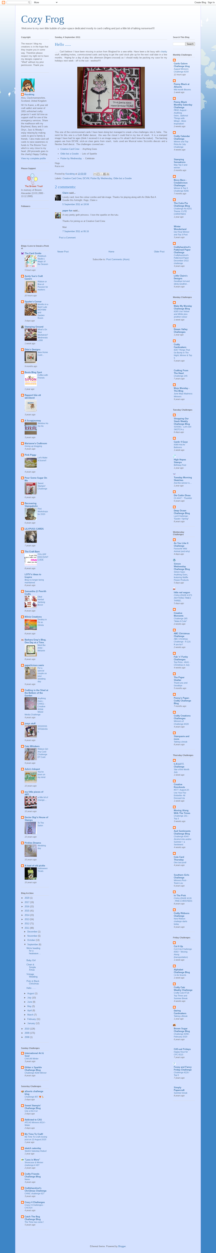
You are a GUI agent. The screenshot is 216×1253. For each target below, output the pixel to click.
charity (163, 51)
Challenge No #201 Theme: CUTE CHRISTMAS (183, 211)
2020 (27, 898)
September (33, 944)
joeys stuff (30, 723)
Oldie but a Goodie (69, 153)
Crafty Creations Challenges (182, 717)
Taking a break (180, 742)
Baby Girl (31, 960)
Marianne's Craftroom (36, 443)
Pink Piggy (30, 455)
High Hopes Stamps (180, 461)
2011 (27, 928)
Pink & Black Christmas (32, 982)
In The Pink (180, 895)
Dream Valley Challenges (180, 330)
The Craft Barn (32, 551)
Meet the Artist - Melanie (42, 648)
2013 (27, 919)
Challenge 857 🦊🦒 (34, 1097)
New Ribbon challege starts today (180, 921)
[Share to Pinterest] (108, 174)
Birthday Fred (180, 465)
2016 (27, 906)
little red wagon (182, 592)
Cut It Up (178, 946)
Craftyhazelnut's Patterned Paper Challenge (182, 250)
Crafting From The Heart (181, 371)
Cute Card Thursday (179, 858)
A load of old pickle (35, 865)
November (32, 936)
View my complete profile (33, 158)
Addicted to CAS (33, 1119)
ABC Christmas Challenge (182, 634)
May (29, 1006)
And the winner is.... (183, 483)
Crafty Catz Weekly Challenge (183, 988)
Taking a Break (180, 1016)
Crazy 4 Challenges (35, 1202)
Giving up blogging (33, 446)
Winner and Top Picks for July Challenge (181, 144)
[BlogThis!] (98, 174)
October (31, 940)
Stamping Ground (34, 326)
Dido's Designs (32, 349)
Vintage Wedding (31, 975)
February (32, 1019)
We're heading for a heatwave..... (33, 952)
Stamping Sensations (179, 160)
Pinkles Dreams (33, 843)
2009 (27, 1033)
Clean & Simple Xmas (31, 967)
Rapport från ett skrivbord (33, 396)
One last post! (180, 862)
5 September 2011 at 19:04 (75, 204)
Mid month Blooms (182, 89)
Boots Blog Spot (33, 372)
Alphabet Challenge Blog (182, 971)
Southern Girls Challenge (181, 876)
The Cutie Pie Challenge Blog (182, 204)
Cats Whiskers (32, 746)
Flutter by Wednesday (71, 158)
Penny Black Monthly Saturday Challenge (183, 105)
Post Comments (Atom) (117, 259)
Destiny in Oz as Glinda (42, 622)
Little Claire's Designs (180, 277)
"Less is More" (32, 1159)
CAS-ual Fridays (182, 1049)
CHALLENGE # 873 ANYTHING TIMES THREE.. (183, 598)
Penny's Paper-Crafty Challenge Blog (182, 701)
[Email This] (95, 174)
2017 (27, 902)
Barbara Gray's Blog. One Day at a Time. (35, 641)
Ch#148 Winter (31, 1059)
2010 (27, 1028)
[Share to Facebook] (104, 174)
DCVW (86, 178)
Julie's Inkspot (32, 769)
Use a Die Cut (31, 1111)
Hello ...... (31, 988)
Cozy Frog (42, 19)
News (27, 1179)
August (31, 993)
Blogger (122, 1246)
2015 (27, 910)
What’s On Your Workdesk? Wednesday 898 (43, 335)
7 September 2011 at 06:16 (75, 231)
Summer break (180, 1093)
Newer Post (63, 251)
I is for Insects (180, 975)
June (30, 1002)
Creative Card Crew (69, 149)
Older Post (159, 251)
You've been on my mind (41, 774)
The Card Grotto (33, 253)
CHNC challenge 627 (34, 1193)
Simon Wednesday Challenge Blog (182, 566)
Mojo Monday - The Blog (181, 389)
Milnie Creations (33, 617)
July (29, 997)
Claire (65, 193)
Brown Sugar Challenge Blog (182, 1030)
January (31, 1023)
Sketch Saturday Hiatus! (36, 1151)
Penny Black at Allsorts (181, 85)
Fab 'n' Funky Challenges (181, 658)
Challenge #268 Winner (36, 1073)
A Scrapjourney (33, 420)
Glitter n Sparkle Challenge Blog (33, 1068)
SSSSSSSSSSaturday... (43, 729)
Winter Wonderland (180, 227)
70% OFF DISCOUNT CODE (43, 557)
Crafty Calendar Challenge (182, 137)
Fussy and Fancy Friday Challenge (183, 1068)
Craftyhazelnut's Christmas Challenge (35, 1189)
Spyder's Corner (33, 301)
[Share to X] (101, 174)
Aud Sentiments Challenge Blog (182, 832)
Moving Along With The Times (182, 811)
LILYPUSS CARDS (34, 529)
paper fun (67, 210)
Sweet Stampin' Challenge (42, 486)
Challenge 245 (180, 376)
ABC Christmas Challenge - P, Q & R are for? (182, 642)
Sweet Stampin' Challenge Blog (33, 1107)
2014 (27, 915)
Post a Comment (67, 237)
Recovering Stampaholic (31, 504)
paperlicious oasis (34, 665)
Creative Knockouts (179, 785)
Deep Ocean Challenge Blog (182, 512)
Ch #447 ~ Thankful (183, 498)
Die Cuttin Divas (182, 495)
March (30, 1014)
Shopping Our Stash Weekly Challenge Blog (182, 421)
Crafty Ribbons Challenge (181, 914)
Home (111, 251)
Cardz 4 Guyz (181, 442)
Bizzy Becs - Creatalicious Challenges (180, 183)
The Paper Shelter (179, 678)
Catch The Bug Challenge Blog (33, 1218)
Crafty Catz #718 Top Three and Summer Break (181, 995)
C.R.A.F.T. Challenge (179, 765)
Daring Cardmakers (180, 1012)
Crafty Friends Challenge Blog (33, 1175)
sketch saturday (33, 1148)
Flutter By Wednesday (101, 178)
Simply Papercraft (179, 1088)
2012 (27, 923)
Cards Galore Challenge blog (182, 65)
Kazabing (29, 94)
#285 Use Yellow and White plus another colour (181, 314)
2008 (27, 1037)
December (32, 931)
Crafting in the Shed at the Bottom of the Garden (36, 693)
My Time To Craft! (34, 1134)
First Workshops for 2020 (43, 511)
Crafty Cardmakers (180, 345)
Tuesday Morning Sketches (183, 478)
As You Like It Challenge (181, 544)
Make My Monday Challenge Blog (183, 307)
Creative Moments (178, 614)
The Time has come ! (34, 1222)
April (29, 1010)
